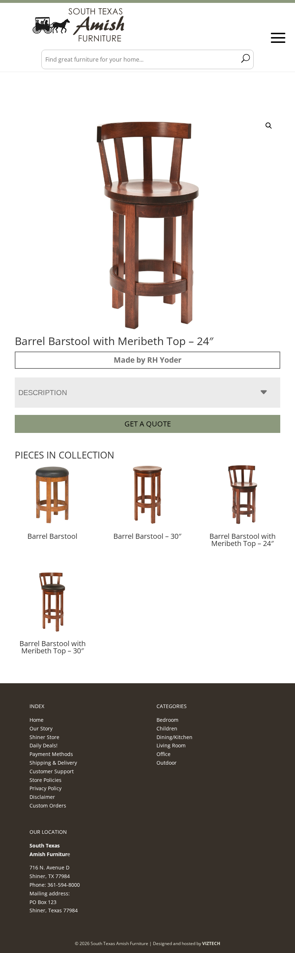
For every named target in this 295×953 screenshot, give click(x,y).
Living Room (171, 745)
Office (163, 754)
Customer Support (52, 771)
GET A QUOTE (147, 424)
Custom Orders (48, 805)
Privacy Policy (46, 788)
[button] (268, 125)
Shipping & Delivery (53, 762)
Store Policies (46, 780)
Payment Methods (51, 754)
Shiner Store (44, 737)
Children (166, 728)
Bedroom (167, 719)
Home (37, 719)
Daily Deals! (44, 745)
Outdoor (166, 762)
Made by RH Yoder (148, 360)
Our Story (41, 728)
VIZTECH (211, 943)
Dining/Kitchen (174, 737)
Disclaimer (42, 796)
